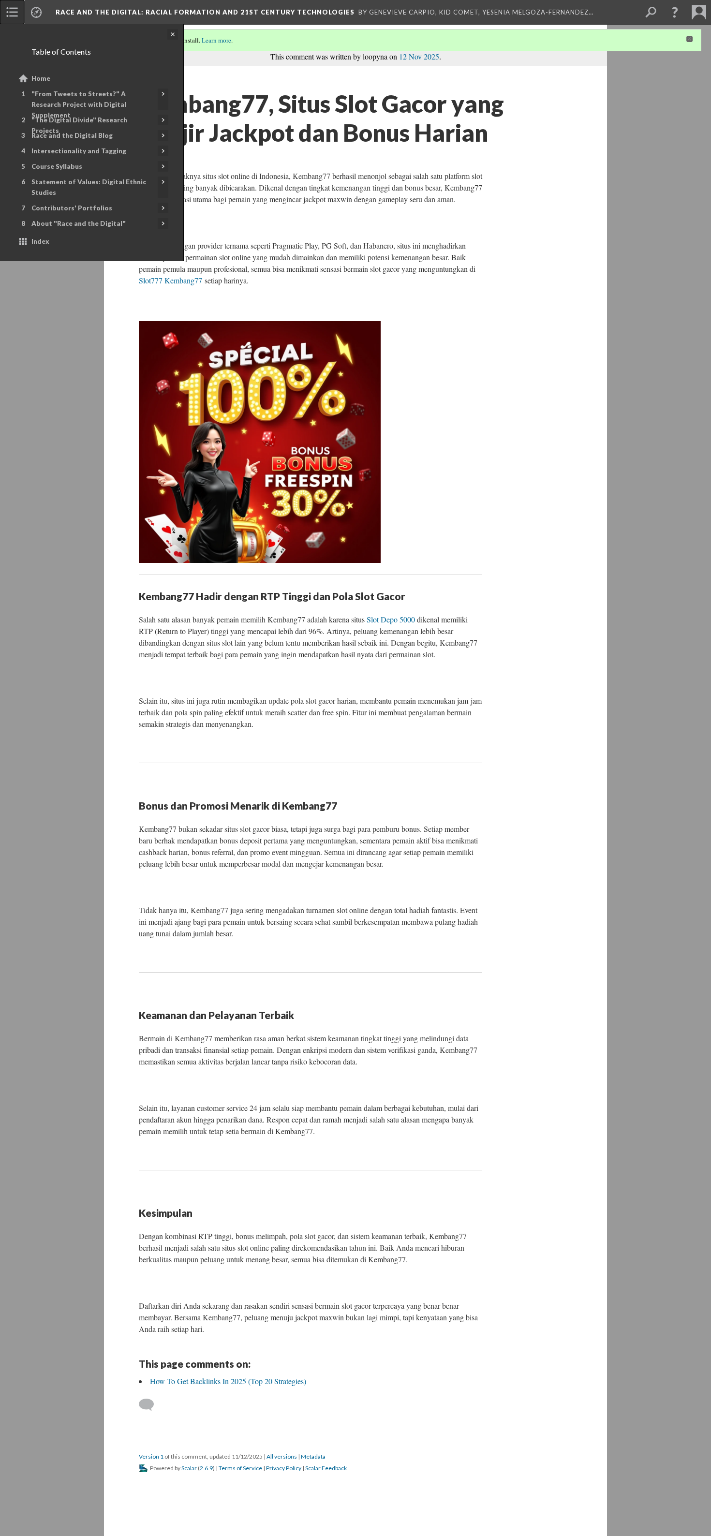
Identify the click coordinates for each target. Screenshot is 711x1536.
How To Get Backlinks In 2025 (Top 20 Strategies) (228, 1381)
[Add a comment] (151, 1405)
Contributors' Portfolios (71, 208)
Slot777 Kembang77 (170, 280)
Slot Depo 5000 (391, 619)
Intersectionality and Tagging (78, 151)
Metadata (313, 1456)
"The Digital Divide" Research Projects (79, 125)
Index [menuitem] (40, 241)
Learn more (216, 40)
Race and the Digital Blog (72, 135)
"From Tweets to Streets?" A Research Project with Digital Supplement (78, 104)
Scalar (189, 1468)
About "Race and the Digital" (78, 223)
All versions (282, 1456)
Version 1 (151, 1456)
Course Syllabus (56, 166)
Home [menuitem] (40, 78)
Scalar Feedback (326, 1468)
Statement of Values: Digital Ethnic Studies (88, 187)
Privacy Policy (283, 1468)
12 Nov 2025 (419, 56)
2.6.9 (206, 1468)
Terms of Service (240, 1468)
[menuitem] (12, 12)
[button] (675, 12)
